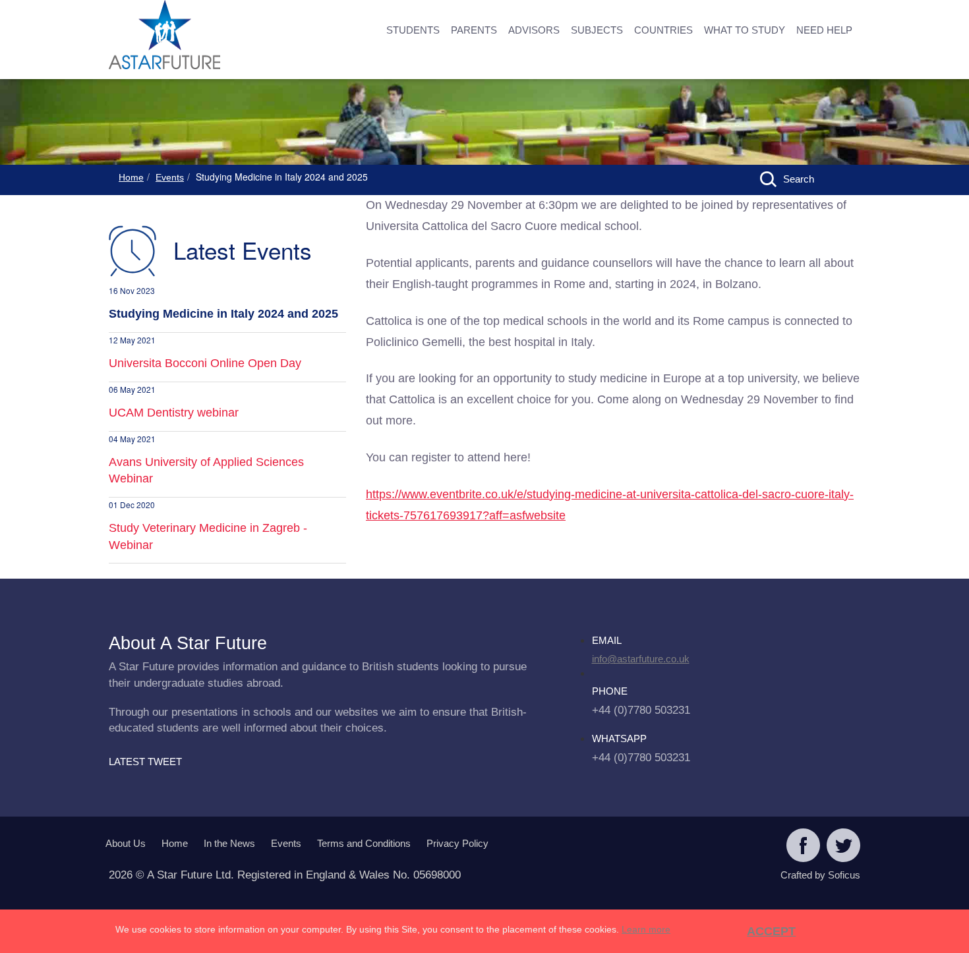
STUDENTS (413, 30)
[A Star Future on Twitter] (843, 846)
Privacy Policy (457, 843)
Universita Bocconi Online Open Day (205, 363)
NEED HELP (824, 30)
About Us (125, 843)
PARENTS (474, 30)
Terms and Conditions (364, 843)
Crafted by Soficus (820, 875)
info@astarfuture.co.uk (641, 658)
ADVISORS (534, 30)
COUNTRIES (663, 30)
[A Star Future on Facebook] (803, 846)
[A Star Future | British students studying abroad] (208, 36)
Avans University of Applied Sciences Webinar (206, 470)
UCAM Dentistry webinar (174, 412)
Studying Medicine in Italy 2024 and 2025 (223, 313)
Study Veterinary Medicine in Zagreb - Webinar (208, 536)
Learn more (646, 929)
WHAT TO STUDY (744, 30)
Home (131, 177)
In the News (229, 843)
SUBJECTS (597, 30)
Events (170, 177)
